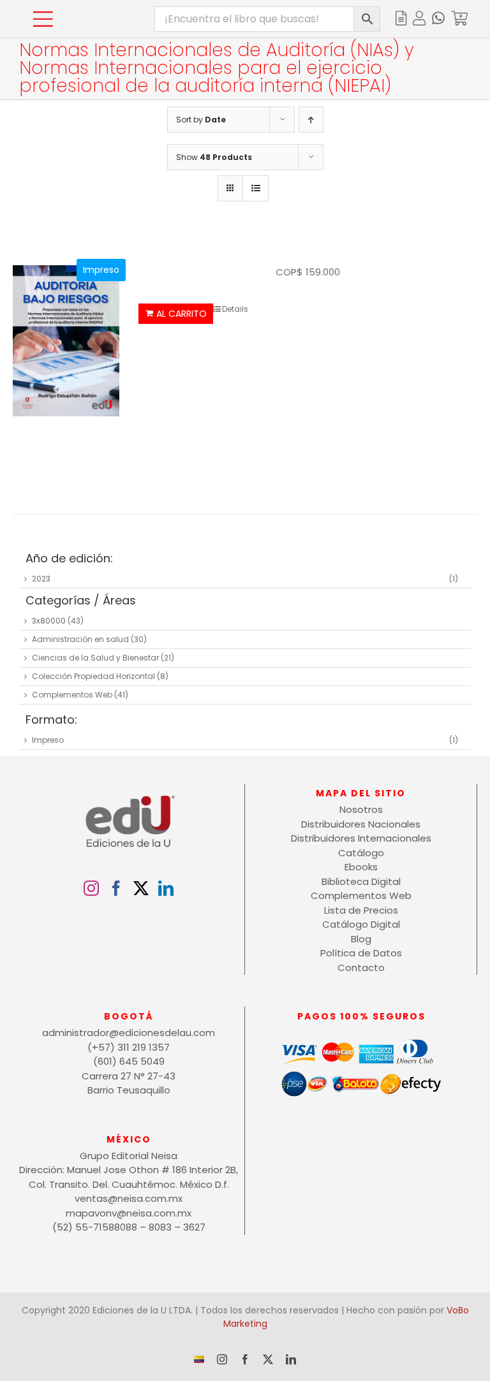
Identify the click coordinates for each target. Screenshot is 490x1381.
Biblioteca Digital (361, 881)
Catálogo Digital (361, 924)
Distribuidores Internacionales (361, 838)
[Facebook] (116, 888)
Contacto (361, 967)
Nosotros (361, 809)
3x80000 (49, 620)
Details (235, 308)
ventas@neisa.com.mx (128, 1198)
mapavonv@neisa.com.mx (128, 1213)
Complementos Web (72, 694)
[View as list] (255, 188)
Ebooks (361, 866)
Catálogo (361, 852)
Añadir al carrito (175, 313)
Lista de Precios (361, 910)
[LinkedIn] (166, 888)
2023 (41, 578)
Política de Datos (361, 953)
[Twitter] (141, 888)
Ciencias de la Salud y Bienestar (95, 657)
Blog (361, 939)
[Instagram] (91, 888)
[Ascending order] (311, 119)
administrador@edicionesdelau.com (128, 1032)
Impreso (48, 739)
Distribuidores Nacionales (360, 824)
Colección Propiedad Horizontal (93, 676)
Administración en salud (80, 639)
